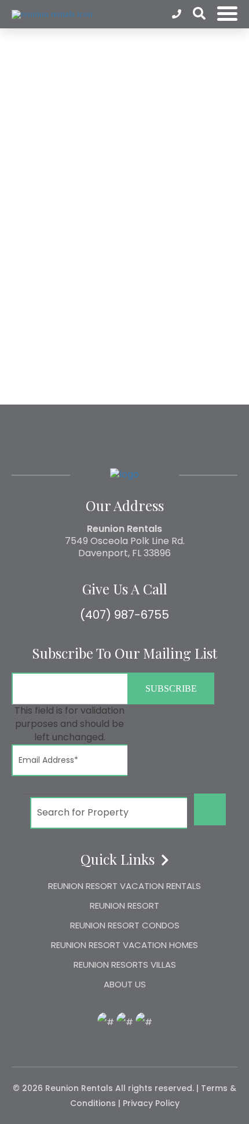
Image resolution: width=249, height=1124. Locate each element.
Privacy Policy (151, 1103)
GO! (210, 809)
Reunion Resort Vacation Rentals (124, 886)
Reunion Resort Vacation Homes (124, 945)
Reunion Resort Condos (125, 925)
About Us (125, 984)
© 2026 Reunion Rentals (63, 1088)
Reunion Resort (124, 905)
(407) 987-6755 (124, 615)
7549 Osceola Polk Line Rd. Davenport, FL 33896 (125, 547)
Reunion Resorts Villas (125, 964)
